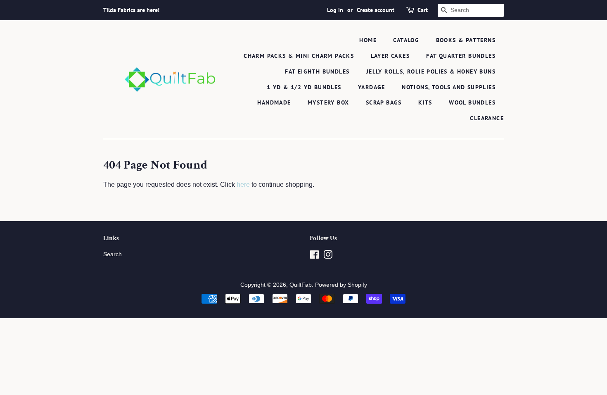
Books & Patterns (466, 40)
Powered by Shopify (341, 285)
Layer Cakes (390, 55)
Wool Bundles (472, 102)
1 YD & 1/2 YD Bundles (304, 87)
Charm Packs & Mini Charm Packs (299, 55)
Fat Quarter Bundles (461, 55)
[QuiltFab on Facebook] (314, 256)
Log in (335, 10)
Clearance (487, 118)
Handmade (274, 102)
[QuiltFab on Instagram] (327, 256)
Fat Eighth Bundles (317, 71)
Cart (422, 10)
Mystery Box (328, 102)
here (243, 184)
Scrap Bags (384, 102)
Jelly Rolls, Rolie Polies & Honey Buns (431, 71)
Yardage (371, 87)
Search (112, 254)
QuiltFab (300, 285)
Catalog (406, 40)
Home (368, 40)
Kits (425, 102)
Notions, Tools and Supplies (449, 87)
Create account (375, 10)
